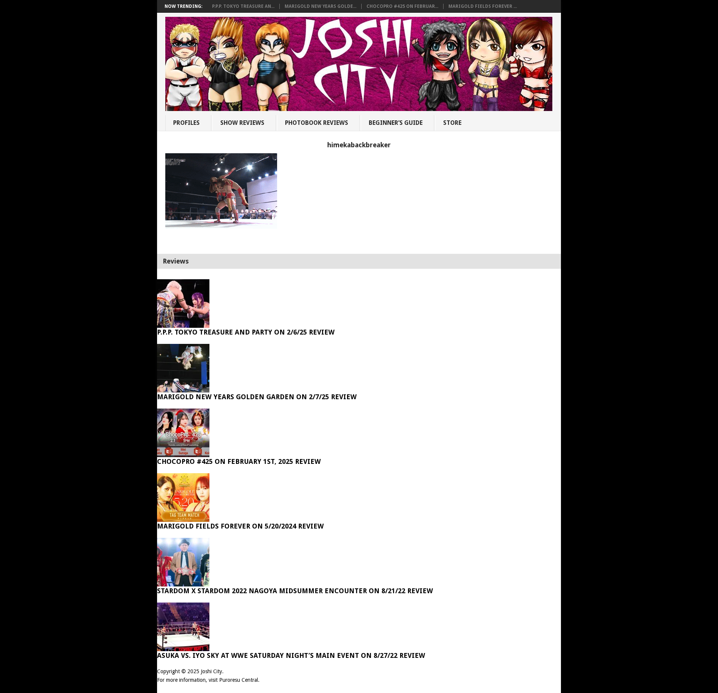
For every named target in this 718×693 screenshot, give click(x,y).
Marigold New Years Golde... (320, 6)
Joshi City (211, 671)
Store (452, 122)
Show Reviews (242, 122)
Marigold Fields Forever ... (482, 6)
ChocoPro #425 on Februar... (402, 6)
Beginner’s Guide (396, 122)
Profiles (186, 122)
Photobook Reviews (316, 122)
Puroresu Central (238, 680)
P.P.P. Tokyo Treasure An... (243, 6)
